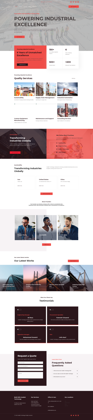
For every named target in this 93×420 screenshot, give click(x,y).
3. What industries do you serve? (59, 376)
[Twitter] (73, 2)
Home (16, 6)
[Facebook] (71, 2)
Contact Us (34, 6)
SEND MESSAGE (23, 380)
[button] (65, 370)
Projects (20, 6)
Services (25, 6)
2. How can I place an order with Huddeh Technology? (63, 373)
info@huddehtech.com (52, 410)
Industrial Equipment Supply (36, 405)
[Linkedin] (78, 2)
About (29, 6)
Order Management (34, 402)
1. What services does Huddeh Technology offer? (62, 370)
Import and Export (34, 401)
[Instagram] (75, 2)
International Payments (35, 404)
